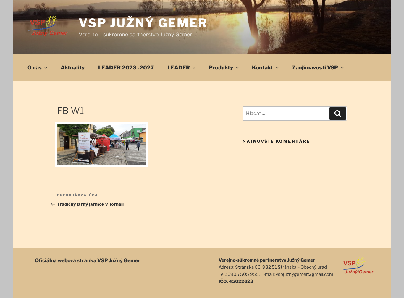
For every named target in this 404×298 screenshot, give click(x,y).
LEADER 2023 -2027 (126, 67)
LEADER (178, 67)
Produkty (221, 67)
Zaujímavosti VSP (315, 67)
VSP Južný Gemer (143, 23)
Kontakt (262, 67)
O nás (34, 67)
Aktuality (73, 67)
